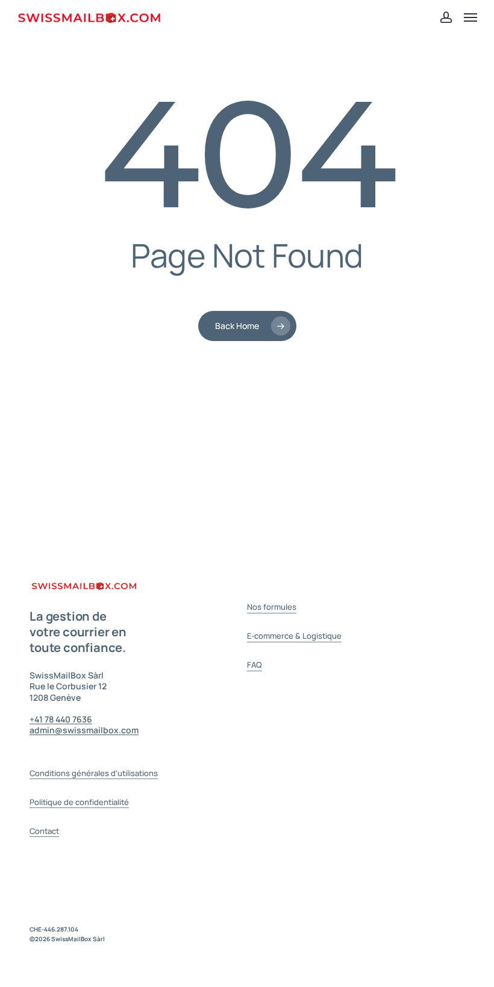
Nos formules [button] (271, 606)
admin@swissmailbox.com (84, 730)
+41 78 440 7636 (61, 719)
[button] (470, 17)
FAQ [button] (254, 664)
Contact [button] (44, 831)
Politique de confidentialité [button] (79, 802)
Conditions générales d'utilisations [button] (94, 773)
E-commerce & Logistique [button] (294, 635)
